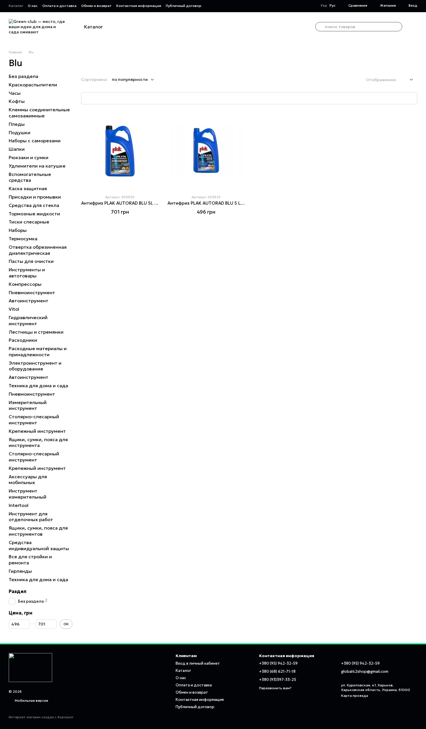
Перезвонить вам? (275, 688)
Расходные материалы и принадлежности (38, 351)
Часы (15, 93)
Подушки (19, 132)
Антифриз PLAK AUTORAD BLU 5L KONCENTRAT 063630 (141, 203)
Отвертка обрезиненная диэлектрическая (38, 250)
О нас (33, 5)
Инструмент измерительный (27, 494)
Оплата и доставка (59, 5)
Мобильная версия (31, 700)
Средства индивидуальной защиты (39, 545)
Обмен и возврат (96, 5)
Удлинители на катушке (37, 166)
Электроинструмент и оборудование (35, 366)
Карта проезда (354, 695)
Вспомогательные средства (30, 177)
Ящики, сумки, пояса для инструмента (38, 442)
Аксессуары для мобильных (28, 479)
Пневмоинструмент (32, 292)
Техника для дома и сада (38, 385)
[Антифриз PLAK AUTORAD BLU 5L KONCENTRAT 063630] (120, 151)
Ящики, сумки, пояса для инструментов (38, 531)
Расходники (23, 340)
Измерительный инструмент (28, 405)
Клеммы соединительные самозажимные (39, 113)
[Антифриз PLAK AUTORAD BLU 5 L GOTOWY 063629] (206, 151)
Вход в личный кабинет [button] (198, 663)
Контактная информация (138, 5)
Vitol (14, 309)
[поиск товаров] (320, 26)
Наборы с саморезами (35, 140)
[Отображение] (407, 79)
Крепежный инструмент (37, 431)
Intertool (18, 505)
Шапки (17, 149)
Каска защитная (28, 188)
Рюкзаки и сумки (28, 157)
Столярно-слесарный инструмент (34, 420)
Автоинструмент (28, 300)
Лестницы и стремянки (36, 331)
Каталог (16, 5)
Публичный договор (183, 5)
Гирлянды (20, 571)
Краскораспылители (33, 85)
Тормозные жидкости (34, 213)
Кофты (17, 101)
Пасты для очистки (31, 261)
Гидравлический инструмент (28, 320)
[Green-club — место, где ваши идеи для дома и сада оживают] (30, 667)
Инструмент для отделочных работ (31, 516)
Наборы (18, 230)
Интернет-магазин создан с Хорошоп (41, 717)
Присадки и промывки (35, 197)
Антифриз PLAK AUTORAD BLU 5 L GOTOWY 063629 (224, 203)
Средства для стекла (34, 205)
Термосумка (23, 238)
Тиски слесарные (29, 222)
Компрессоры (25, 284)
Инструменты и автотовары (27, 273)
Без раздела (23, 76)
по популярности (130, 79)
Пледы (17, 124)
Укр (324, 5)
